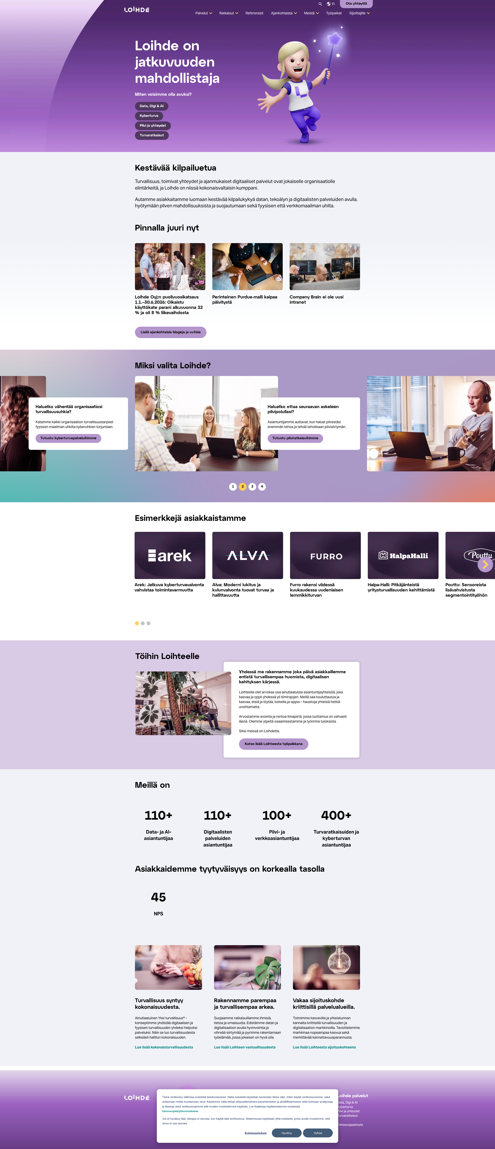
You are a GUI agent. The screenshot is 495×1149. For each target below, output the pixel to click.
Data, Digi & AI (152, 106)
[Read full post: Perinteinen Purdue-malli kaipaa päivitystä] (247, 292)
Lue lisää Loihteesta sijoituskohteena (324, 1047)
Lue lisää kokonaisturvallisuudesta (164, 1047)
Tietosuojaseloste (350, 1125)
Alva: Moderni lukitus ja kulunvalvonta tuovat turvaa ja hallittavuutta (243, 590)
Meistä (309, 13)
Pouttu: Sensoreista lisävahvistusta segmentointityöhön (466, 590)
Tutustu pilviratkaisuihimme (63, 438)
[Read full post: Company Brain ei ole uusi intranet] (325, 292)
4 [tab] (262, 486)
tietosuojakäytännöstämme (180, 1111)
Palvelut (201, 13)
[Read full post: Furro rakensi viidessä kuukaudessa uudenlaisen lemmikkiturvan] (325, 557)
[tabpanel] (247, 423)
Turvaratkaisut (152, 135)
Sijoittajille (357, 13)
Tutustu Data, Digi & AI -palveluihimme (304, 438)
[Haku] (320, 4)
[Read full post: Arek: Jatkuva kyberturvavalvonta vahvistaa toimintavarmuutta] (170, 557)
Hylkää (318, 1132)
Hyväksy (287, 1132)
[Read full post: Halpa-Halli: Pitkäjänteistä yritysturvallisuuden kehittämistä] (403, 557)
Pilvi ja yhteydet (153, 125)
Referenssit (254, 13)
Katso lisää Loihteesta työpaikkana (274, 744)
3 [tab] (252, 486)
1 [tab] (233, 486)
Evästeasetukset (256, 1132)
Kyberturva (149, 116)
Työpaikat (334, 13)
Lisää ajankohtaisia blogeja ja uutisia (171, 332)
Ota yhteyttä (356, 3)
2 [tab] (243, 486)
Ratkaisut (226, 13)
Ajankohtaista (282, 13)
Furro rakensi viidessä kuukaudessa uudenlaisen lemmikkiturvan (316, 590)
